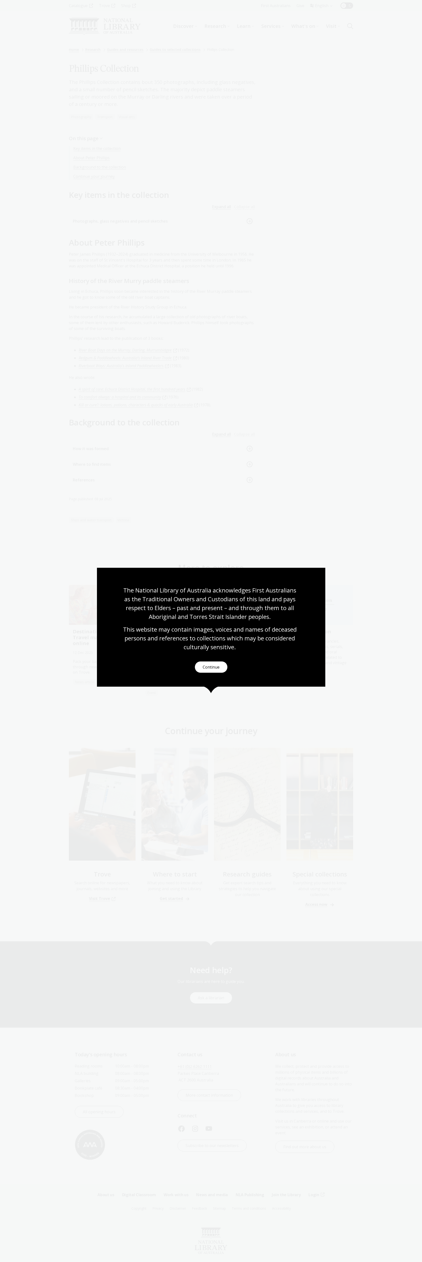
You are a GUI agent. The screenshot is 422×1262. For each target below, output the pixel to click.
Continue (211, 667)
